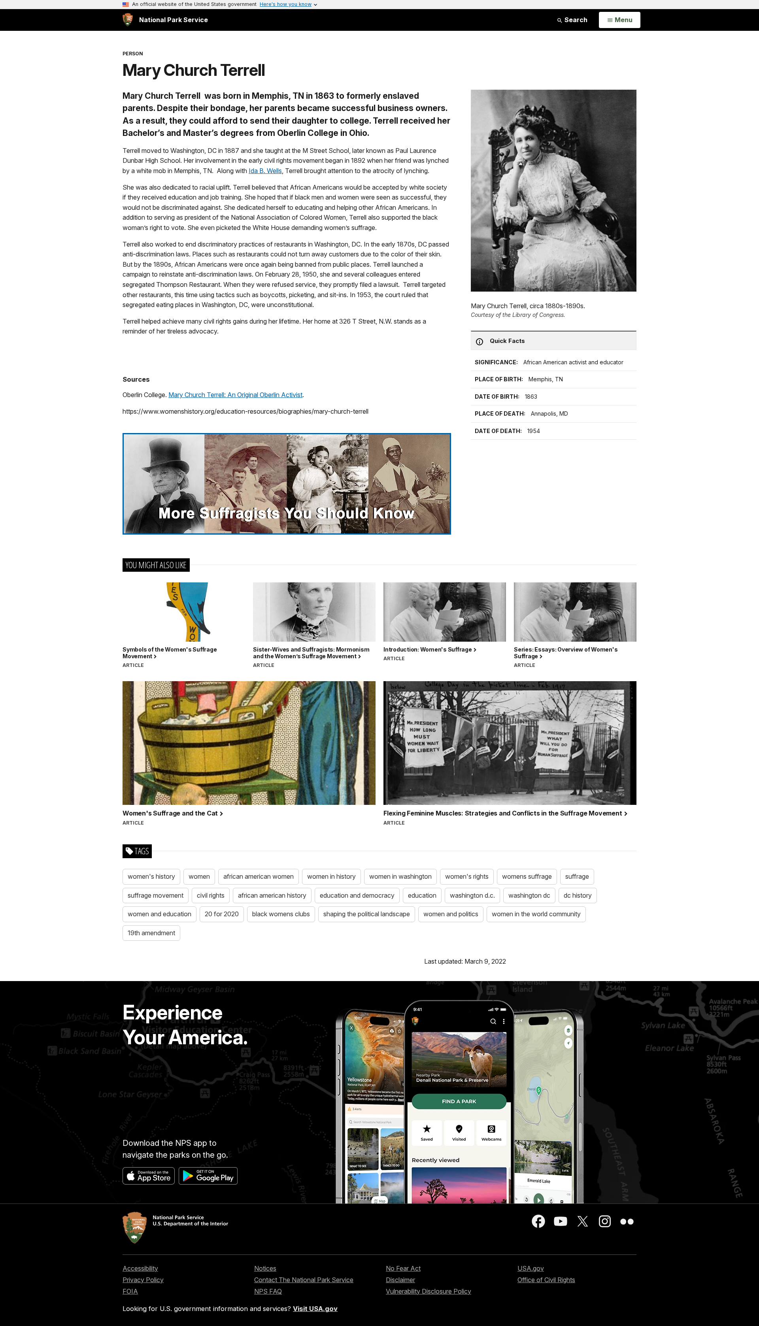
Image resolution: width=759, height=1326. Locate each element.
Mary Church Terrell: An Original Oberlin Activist (235, 395)
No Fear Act (403, 1268)
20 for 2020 (222, 914)
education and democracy (357, 895)
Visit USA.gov (315, 1309)
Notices (265, 1268)
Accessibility (140, 1268)
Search (575, 20)
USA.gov (530, 1268)
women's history (151, 876)
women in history (331, 876)
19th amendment (151, 933)
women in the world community (536, 914)
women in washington (400, 876)
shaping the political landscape (366, 914)
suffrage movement (155, 895)
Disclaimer (400, 1280)
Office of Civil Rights (546, 1280)
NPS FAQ (268, 1291)
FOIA (130, 1291)
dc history (578, 895)
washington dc (529, 895)
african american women (258, 876)
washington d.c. (472, 895)
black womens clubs (281, 914)
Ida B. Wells (265, 171)
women (199, 876)
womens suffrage (527, 876)
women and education (159, 914)
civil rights (211, 895)
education (422, 895)
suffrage (577, 876)
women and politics (450, 914)
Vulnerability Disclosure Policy (428, 1291)
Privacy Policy (143, 1280)
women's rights (467, 876)
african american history (272, 895)
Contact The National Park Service (303, 1280)
